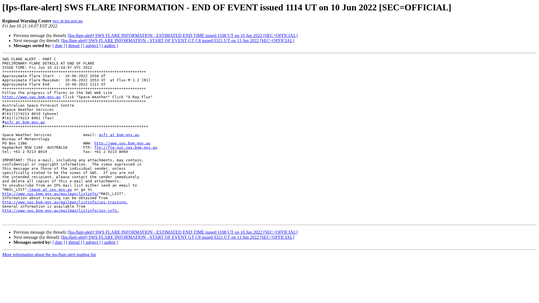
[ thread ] (74, 45)
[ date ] (58, 45)
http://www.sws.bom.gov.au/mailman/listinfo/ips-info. (60, 210)
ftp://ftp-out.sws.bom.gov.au (125, 147)
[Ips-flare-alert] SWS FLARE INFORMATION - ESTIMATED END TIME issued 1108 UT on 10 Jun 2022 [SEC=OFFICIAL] (183, 35)
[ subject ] (92, 45)
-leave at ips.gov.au (49, 189)
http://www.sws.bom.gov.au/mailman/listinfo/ (50, 194)
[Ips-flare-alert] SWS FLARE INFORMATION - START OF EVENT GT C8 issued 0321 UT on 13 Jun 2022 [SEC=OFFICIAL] (177, 40)
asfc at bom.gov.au (24, 122)
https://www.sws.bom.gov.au (31, 97)
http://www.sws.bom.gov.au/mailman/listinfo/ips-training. (65, 202)
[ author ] (110, 45)
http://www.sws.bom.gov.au (122, 143)
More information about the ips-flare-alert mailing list (49, 254)
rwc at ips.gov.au (67, 21)
